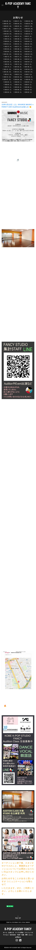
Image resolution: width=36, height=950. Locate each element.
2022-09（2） (8, 59)
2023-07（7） (29, 49)
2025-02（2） (29, 34)
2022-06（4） (8, 62)
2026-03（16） (29, 23)
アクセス (6, 935)
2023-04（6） (29, 51)
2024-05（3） (18, 41)
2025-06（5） (19, 31)
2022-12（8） (8, 56)
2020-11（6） (29, 74)
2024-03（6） (8, 44)
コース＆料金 (19, 932)
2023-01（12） (29, 54)
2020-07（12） (8, 79)
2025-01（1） (8, 36)
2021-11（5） (28, 64)
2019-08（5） (28, 87)
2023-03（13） (8, 54)
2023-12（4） (8, 46)
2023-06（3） (8, 51)
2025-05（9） (29, 31)
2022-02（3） (29, 62)
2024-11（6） (28, 36)
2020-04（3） (8, 82)
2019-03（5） (18, 92)
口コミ (31, 935)
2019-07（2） (8, 89)
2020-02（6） (29, 82)
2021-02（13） (29, 72)
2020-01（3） (8, 84)
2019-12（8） (18, 84)
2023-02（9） (18, 54)
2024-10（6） (8, 39)
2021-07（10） (8, 69)
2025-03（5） (19, 34)
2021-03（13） (18, 72)
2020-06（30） (18, 79)
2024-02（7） (18, 44)
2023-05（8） (18, 51)
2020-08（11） (29, 77)
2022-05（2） (18, 62)
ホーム (5, 932)
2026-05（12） (8, 23)
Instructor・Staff (15, 935)
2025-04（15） (8, 34)
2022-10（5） (28, 56)
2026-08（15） (8, 21)
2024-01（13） (29, 44)
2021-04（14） (8, 72)
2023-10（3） (28, 46)
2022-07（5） (29, 59)
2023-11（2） (18, 46)
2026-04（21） (18, 23)
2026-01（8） (18, 26)
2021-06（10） (18, 69)
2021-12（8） (18, 64)
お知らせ (11, 932)
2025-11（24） (8, 29)
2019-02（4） (28, 92)
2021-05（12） (29, 69)
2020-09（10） (18, 77)
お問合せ (18, 937)
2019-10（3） (8, 87)
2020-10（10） (8, 77)
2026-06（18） (29, 21)
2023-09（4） (8, 49)
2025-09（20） (29, 29)
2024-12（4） (18, 36)
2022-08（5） (18, 59)
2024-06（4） (8, 41)
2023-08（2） (18, 49)
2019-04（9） (8, 92)
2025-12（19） (29, 26)
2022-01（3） (8, 64)
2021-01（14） (8, 74)
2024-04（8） (29, 41)
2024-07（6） (29, 39)
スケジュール (29, 932)
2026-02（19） (8, 26)
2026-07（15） (18, 21)
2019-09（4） (18, 87)
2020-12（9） (19, 74)
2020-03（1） (18, 82)
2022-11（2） (18, 56)
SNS (26, 935)
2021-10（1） (8, 67)
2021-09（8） (18, 67)
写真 (22, 935)
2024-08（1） (18, 39)
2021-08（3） (28, 67)
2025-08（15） (8, 31)
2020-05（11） (29, 79)
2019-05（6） (28, 89)
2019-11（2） (28, 84)
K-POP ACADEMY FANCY (18, 5)
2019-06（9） (18, 89)
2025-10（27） (18, 29)
